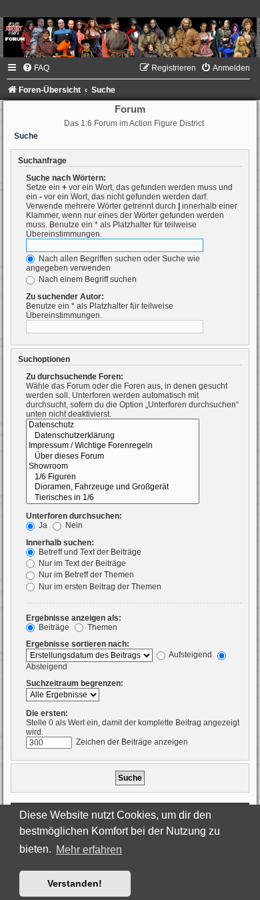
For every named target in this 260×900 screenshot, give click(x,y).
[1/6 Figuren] (112, 477)
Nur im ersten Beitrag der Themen (99, 586)
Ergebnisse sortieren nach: (77, 644)
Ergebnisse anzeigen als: (73, 618)
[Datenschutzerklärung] (112, 436)
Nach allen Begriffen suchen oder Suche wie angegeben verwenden (113, 263)
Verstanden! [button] (74, 883)
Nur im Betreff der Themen (85, 574)
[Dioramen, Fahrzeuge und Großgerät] (112, 487)
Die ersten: (47, 713)
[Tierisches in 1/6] (112, 498)
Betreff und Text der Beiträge (89, 552)
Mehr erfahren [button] (89, 849)
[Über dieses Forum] (112, 456)
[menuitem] (35, 68)
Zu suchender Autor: (65, 296)
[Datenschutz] (112, 425)
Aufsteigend (189, 654)
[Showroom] (112, 466)
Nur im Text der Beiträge (81, 563)
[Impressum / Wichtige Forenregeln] (112, 446)
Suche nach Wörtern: (66, 178)
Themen (101, 627)
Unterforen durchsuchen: (74, 516)
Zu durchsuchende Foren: (74, 376)
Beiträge (53, 627)
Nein (73, 525)
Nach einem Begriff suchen (87, 279)
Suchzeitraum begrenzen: (74, 683)
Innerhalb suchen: (60, 542)
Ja (42, 525)
